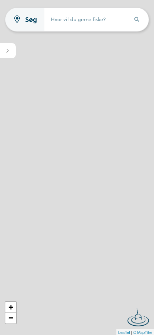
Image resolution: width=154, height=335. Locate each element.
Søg (31, 19)
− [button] (11, 317)
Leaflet (124, 332)
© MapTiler (142, 332)
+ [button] (11, 307)
